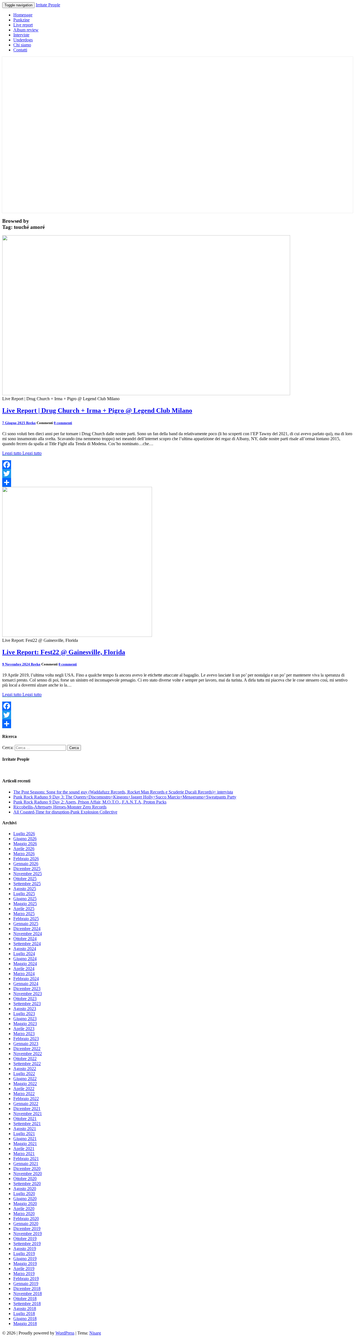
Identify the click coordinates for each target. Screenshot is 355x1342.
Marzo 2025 (24, 913)
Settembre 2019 (27, 1243)
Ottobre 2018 (25, 1298)
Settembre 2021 (27, 1123)
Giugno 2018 (25, 1318)
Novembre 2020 (27, 1173)
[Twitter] (177, 473)
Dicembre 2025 (26, 868)
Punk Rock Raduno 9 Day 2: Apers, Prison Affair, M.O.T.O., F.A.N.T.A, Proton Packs (89, 802)
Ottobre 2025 (25, 878)
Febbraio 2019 (26, 1278)
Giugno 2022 (25, 1078)
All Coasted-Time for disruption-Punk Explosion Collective (65, 812)
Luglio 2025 (24, 893)
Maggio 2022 (25, 1083)
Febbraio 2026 (26, 858)
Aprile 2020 (23, 1208)
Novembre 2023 (27, 993)
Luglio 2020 (24, 1193)
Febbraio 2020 (26, 1218)
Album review (26, 29)
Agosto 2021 (24, 1128)
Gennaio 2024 (25, 983)
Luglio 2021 (24, 1133)
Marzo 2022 (24, 1093)
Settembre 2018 (27, 1303)
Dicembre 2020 (26, 1168)
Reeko (31, 423)
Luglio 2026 (24, 833)
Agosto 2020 (24, 1188)
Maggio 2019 (25, 1263)
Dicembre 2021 (26, 1108)
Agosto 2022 (24, 1068)
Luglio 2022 (24, 1073)
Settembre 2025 (27, 883)
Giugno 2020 (25, 1198)
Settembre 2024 (27, 943)
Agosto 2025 (24, 888)
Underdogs (23, 39)
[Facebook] (177, 464)
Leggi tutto (22, 453)
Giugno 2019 (25, 1258)
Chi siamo (22, 44)
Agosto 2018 (24, 1308)
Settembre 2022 (27, 1063)
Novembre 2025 (27, 873)
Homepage (22, 14)
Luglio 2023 (24, 1013)
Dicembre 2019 (26, 1228)
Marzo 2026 (24, 853)
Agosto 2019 (24, 1248)
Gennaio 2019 (25, 1283)
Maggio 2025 (25, 903)
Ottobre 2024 (25, 938)
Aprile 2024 (23, 968)
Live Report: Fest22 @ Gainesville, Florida (63, 652)
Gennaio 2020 (25, 1223)
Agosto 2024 (24, 948)
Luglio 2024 (24, 953)
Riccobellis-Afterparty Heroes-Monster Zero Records (59, 807)
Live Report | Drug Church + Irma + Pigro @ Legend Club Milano (97, 410)
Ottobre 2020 (25, 1178)
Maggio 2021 (25, 1143)
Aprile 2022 (23, 1088)
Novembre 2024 (27, 933)
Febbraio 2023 (26, 1038)
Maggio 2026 (25, 843)
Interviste (21, 34)
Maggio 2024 (25, 963)
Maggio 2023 (25, 1023)
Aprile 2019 (23, 1268)
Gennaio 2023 (25, 1043)
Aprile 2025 (23, 908)
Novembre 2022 (27, 1053)
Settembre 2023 (27, 1003)
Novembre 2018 (27, 1293)
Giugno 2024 (25, 958)
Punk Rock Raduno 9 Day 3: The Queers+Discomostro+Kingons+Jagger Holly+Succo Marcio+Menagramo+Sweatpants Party (124, 797)
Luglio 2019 (24, 1253)
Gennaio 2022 (25, 1103)
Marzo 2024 (24, 973)
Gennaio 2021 (25, 1163)
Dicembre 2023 (26, 988)
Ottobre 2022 (25, 1058)
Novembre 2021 (27, 1113)
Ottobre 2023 (25, 998)
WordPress (64, 1333)
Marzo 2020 (24, 1213)
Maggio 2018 (25, 1323)
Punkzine (21, 19)
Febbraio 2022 (26, 1098)
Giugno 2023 (25, 1018)
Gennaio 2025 (25, 923)
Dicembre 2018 (26, 1288)
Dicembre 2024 (26, 928)
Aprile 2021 (23, 1148)
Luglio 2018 (24, 1313)
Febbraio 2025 (26, 918)
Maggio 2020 (25, 1203)
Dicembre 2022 (26, 1048)
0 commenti (63, 423)
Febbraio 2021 (26, 1158)
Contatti (20, 49)
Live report (23, 24)
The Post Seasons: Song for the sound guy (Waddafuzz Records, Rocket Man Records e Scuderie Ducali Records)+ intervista (123, 792)
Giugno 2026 (25, 838)
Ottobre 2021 (25, 1118)
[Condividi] (177, 482)
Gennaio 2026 (25, 863)
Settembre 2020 (27, 1183)
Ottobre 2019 (25, 1238)
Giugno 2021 (25, 1138)
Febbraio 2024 (26, 978)
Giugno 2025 (25, 898)
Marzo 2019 (24, 1273)
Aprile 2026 (23, 848)
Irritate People (48, 4)
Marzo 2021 (24, 1153)
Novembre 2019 (27, 1233)
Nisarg (95, 1333)
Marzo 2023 (24, 1033)
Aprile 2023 (23, 1028)
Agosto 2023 (24, 1008)
